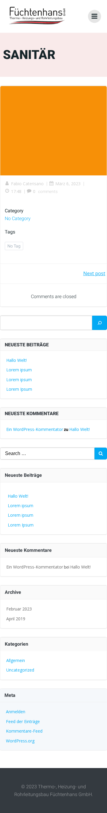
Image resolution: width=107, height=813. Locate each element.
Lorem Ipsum (19, 389)
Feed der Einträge (23, 721)
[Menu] (94, 16)
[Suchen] (99, 323)
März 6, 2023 (68, 183)
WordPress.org (20, 741)
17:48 (16, 191)
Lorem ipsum (19, 370)
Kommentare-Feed (24, 731)
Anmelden (15, 711)
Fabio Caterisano (27, 183)
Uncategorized (20, 670)
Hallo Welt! (16, 360)
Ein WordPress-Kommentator (34, 429)
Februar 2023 (19, 609)
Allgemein (15, 660)
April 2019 (15, 619)
